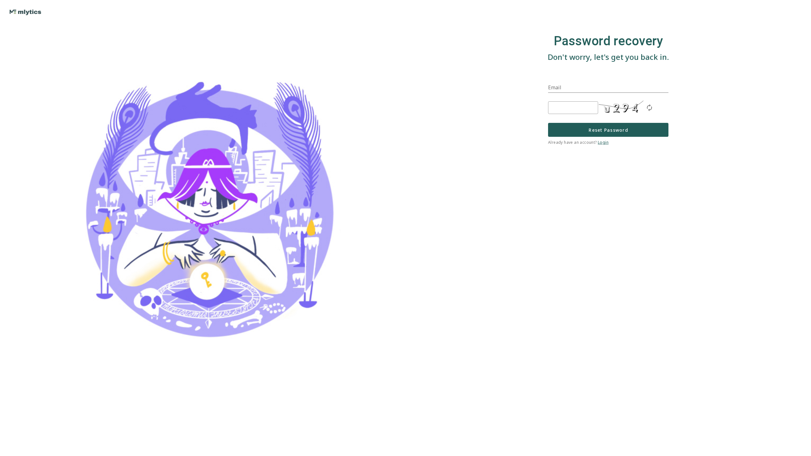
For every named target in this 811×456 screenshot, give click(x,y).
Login (603, 142)
